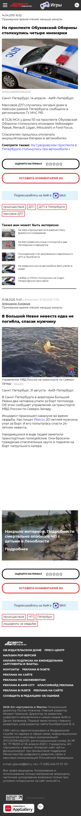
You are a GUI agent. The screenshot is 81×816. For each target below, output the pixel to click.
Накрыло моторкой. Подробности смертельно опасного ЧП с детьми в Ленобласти (39, 536)
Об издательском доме (22, 650)
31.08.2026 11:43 (12, 299)
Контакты (11, 669)
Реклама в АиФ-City (18, 685)
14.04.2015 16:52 (12, 15)
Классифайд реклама (55, 685)
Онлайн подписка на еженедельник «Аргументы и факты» (33, 662)
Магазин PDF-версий (19, 655)
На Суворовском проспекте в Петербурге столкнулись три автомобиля (39, 147)
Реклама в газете (36, 669)
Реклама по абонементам (24, 680)
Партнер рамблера (35, 798)
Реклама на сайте (17, 674)
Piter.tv (39, 419)
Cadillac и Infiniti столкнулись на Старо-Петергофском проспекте (41, 279)
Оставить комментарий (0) (41, 178)
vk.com (19, 383)
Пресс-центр (54, 650)
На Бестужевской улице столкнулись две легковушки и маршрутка (42, 243)
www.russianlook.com (16, 91)
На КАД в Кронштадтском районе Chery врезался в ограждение (41, 231)
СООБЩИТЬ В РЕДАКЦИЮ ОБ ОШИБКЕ (31, 696)
